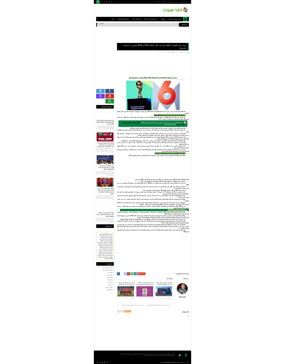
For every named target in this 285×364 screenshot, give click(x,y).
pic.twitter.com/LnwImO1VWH (132, 123)
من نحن (175, 2)
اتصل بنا (169, 2)
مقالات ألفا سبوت (136, 19)
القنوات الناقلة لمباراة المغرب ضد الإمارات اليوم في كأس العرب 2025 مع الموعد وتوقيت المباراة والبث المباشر (105, 190)
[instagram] (100, 362)
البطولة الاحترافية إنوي (123, 19)
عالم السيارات (110, 277)
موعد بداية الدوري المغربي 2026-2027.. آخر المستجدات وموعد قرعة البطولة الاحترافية (105, 214)
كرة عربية (110, 282)
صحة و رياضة (110, 275)
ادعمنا (158, 2)
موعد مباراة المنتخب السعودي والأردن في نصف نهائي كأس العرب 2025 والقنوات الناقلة (106, 167)
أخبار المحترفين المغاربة (175, 19)
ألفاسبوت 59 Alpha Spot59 (169, 362)
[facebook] (107, 362)
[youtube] (102, 362)
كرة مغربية (110, 285)
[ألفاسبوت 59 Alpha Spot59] (175, 14)
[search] (98, 2)
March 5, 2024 (180, 124)
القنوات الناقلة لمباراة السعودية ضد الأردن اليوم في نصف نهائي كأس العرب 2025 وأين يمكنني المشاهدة (105, 144)
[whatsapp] (97, 362)
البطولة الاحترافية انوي (108, 270)
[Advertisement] (153, 65)
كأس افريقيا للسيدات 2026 (151, 19)
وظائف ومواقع (110, 289)
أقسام (113, 19)
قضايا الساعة (110, 280)
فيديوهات (163, 19)
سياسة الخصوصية (184, 2)
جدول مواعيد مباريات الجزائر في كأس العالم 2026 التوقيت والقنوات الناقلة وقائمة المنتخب (105, 122)
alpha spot (169, 298)
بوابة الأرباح (110, 272)
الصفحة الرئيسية (169, 52)
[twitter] (105, 362)
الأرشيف (163, 2)
